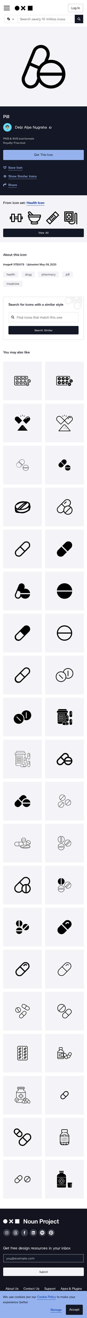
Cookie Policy (46, 1297)
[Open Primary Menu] (7, 8)
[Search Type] (10, 19)
